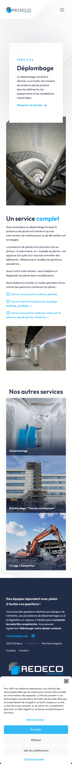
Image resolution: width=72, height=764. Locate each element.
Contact (24, 650)
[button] (66, 681)
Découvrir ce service (29, 105)
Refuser (36, 740)
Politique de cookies (34, 759)
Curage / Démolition (22, 565)
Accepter (36, 729)
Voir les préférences (36, 750)
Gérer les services (35, 719)
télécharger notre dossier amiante (40, 628)
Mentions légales (52, 643)
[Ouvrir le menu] (62, 10)
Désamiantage (18, 451)
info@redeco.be (17, 636)
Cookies (11, 650)
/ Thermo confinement (40, 508)
